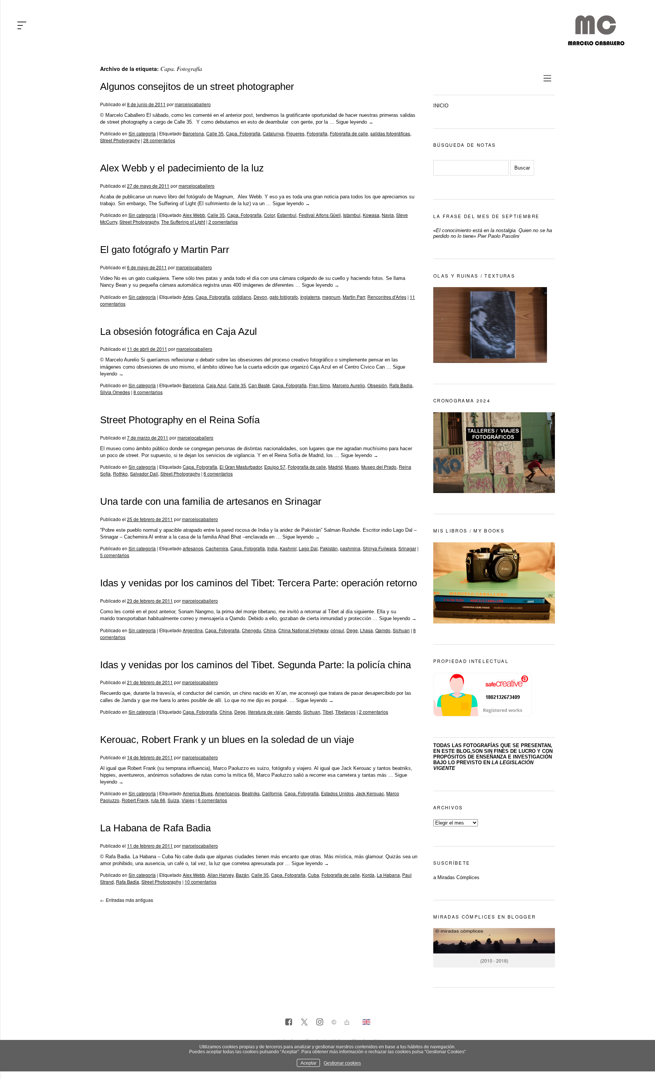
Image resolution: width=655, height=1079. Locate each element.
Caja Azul (216, 385)
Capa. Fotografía (243, 133)
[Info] (333, 1023)
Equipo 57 (274, 466)
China (269, 630)
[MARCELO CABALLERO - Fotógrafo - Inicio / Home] (596, 42)
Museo (352, 466)
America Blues (198, 793)
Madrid (335, 466)
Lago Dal (308, 548)
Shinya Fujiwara (379, 548)
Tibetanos (345, 711)
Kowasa (371, 215)
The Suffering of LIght (183, 221)
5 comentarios (114, 555)
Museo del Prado (378, 466)
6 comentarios (218, 473)
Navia (388, 215)
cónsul (337, 630)
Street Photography (120, 140)
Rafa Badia (400, 385)
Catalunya (273, 133)
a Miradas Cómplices (456, 877)
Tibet (328, 711)
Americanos (227, 793)
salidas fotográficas (390, 133)
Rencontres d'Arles (386, 297)
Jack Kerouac (370, 793)
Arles (188, 297)
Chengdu (251, 630)
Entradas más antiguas (126, 900)
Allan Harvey (220, 875)
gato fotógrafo (284, 297)
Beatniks (251, 793)
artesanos (193, 548)
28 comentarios (159, 140)
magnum (331, 297)
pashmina (350, 548)
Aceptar (309, 1062)
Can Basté (259, 385)
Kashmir (288, 548)
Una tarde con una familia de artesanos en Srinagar (210, 501)
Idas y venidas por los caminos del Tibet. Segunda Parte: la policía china (255, 665)
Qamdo (382, 630)
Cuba (313, 875)
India (272, 548)
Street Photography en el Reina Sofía (180, 420)
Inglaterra (310, 297)
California (272, 793)
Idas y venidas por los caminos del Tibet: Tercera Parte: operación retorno (258, 583)
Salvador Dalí (144, 473)
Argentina (193, 630)
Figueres (295, 133)
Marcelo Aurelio (348, 385)
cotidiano (241, 297)
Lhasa (366, 630)
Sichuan (401, 630)
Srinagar (407, 548)
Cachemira (216, 548)
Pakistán (329, 548)
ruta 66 (158, 800)
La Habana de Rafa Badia (155, 828)
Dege (352, 630)
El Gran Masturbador (240, 466)
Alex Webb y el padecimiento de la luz (182, 168)
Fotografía (317, 133)
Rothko (120, 473)
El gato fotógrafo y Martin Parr (164, 249)
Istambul (351, 215)
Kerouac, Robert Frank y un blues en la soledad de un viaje (227, 739)
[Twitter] (304, 1022)
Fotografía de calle (349, 133)
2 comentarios (223, 221)
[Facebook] (289, 1022)
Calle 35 (215, 133)
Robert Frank (135, 800)
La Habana (388, 875)
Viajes (188, 800)
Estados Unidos (337, 793)
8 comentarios (148, 392)
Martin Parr (354, 297)
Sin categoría (142, 133)
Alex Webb (194, 215)
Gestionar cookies (342, 1062)
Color (269, 215)
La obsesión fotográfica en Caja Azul (178, 331)
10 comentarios (200, 881)
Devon (260, 297)
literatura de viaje (266, 711)
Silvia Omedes (115, 392)
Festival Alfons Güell (320, 215)
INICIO (440, 105)
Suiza (173, 800)
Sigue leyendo (354, 122)
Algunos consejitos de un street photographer (197, 86)
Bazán (242, 875)
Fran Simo (319, 385)
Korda (368, 875)
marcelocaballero (193, 104)
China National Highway (303, 630)
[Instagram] (320, 1022)
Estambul (286, 215)
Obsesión (377, 385)
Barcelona (193, 133)
